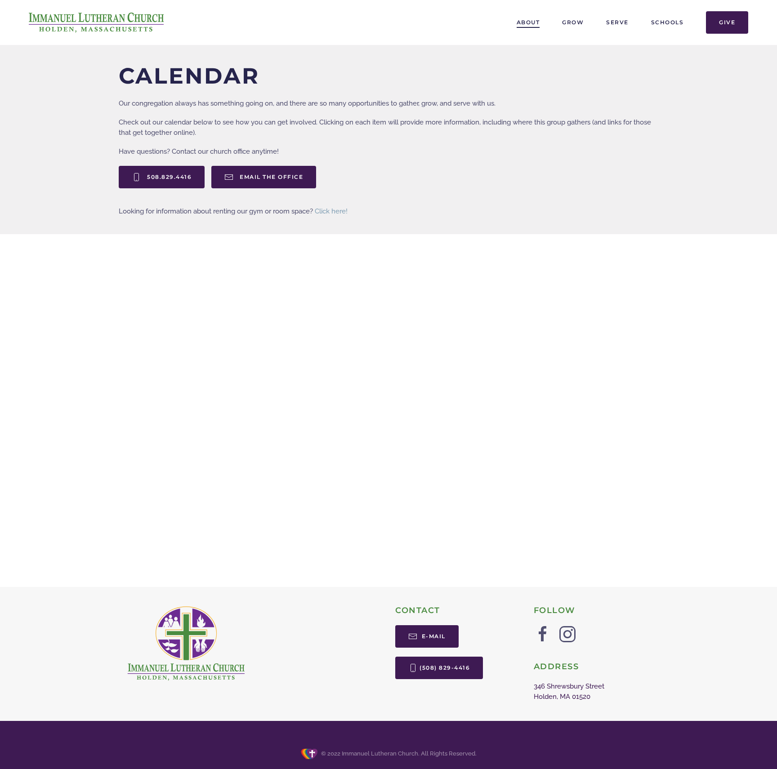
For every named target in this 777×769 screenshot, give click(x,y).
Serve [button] (617, 22)
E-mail (433, 636)
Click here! (331, 211)
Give (727, 22)
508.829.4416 (167, 176)
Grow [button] (573, 22)
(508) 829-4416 (445, 667)
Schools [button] (667, 22)
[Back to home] (96, 22)
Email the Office (269, 176)
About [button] (528, 22)
